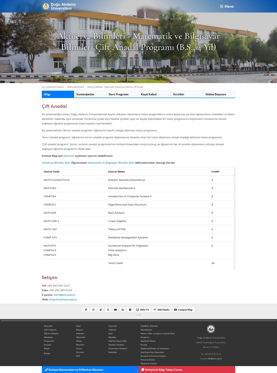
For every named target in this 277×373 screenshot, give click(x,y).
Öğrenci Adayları (51, 333)
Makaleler (112, 352)
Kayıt (78, 326)
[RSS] (130, 309)
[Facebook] (86, 309)
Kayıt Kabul (149, 94)
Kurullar (144, 345)
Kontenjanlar (85, 94)
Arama (79, 348)
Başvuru (79, 330)
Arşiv (110, 333)
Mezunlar (80, 345)
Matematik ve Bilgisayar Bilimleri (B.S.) (111, 162)
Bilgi (47, 94)
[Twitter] (108, 309)
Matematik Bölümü (76, 87)
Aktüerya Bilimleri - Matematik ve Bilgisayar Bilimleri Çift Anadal (115, 87)
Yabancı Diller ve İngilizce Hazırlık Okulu (158, 333)
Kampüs (47, 345)
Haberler (80, 333)
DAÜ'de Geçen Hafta (117, 341)
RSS (78, 356)
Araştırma (145, 337)
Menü (229, 6)
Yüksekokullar (146, 330)
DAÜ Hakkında (50, 330)
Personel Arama (148, 360)
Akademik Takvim (148, 341)
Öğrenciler (80, 337)
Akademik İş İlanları (149, 363)
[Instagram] (93, 309)
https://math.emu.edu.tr (63, 299)
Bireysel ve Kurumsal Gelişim (153, 356)
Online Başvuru (215, 94)
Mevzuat (68, 155)
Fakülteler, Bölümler (149, 326)
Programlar (49, 341)
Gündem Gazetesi (116, 345)
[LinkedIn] (122, 309)
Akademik (48, 337)
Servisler (80, 352)
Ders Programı (118, 94)
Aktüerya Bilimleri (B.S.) (56, 162)
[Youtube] (115, 309)
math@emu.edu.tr (64, 294)
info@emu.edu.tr (215, 358)
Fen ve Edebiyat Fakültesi (53, 87)
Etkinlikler (112, 337)
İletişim (47, 348)
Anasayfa (48, 326)
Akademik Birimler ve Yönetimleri (155, 348)
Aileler (79, 341)
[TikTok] (100, 309)
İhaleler (47, 353)
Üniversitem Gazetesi (117, 348)
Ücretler (178, 94)
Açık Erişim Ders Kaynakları (152, 352)
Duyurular (112, 326)
